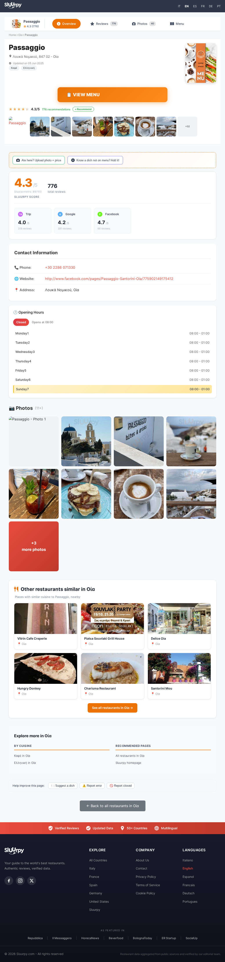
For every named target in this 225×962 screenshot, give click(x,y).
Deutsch (188, 893)
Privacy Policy (146, 877)
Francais (189, 885)
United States (99, 901)
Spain (93, 885)
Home (12, 34)
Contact (141, 868)
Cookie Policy (145, 893)
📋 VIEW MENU (83, 94)
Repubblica (35, 938)
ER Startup (169, 938)
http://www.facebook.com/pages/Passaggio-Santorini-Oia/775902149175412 (109, 278)
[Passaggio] (19, 126)
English (188, 868)
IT (179, 6)
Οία (20, 34)
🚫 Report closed (121, 785)
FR (203, 6)
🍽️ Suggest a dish (62, 785)
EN (187, 6)
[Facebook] (8, 880)
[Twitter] (31, 880)
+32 (187, 126)
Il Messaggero (62, 938)
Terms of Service (148, 885)
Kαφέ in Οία (22, 755)
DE (211, 6)
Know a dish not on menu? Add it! (97, 160)
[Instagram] (20, 880)
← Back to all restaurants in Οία (112, 806)
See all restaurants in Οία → (112, 708)
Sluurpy (94, 909)
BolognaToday (142, 938)
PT (219, 6)
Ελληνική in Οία (25, 762)
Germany (95, 893)
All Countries (98, 860)
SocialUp (192, 938)
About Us (142, 860)
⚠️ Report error (92, 785)
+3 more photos (34, 546)
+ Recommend (83, 109)
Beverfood (116, 938)
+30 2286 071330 (60, 267)
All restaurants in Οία (130, 755)
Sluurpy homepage (128, 762)
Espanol (188, 877)
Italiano (188, 860)
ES (195, 6)
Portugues (190, 901)
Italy (92, 868)
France (94, 877)
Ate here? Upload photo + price (41, 160)
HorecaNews (90, 938)
